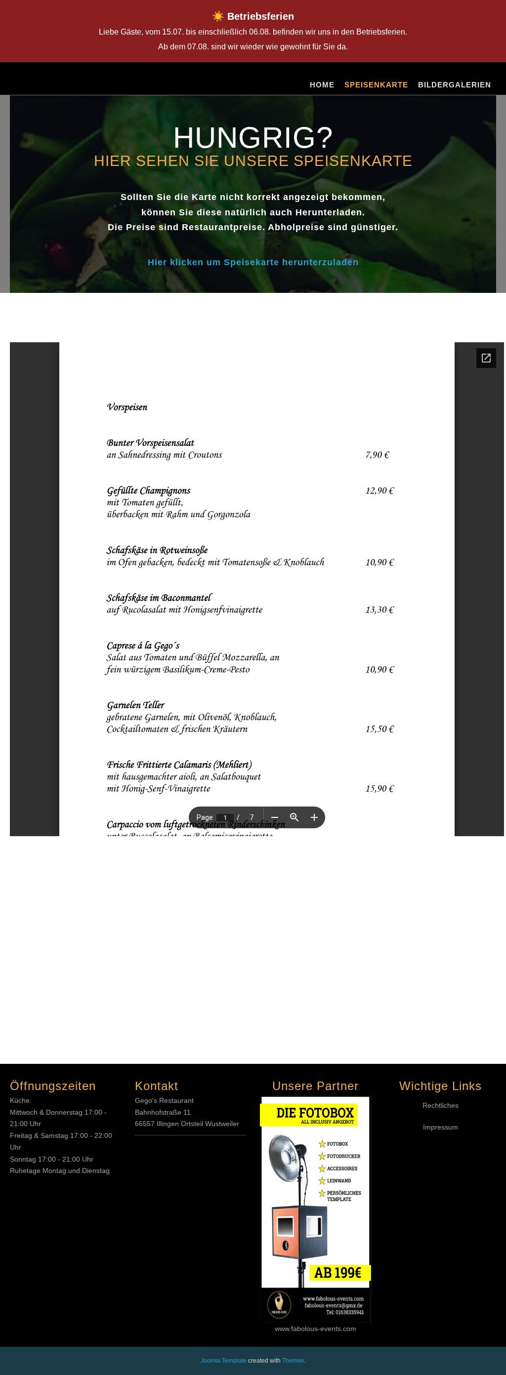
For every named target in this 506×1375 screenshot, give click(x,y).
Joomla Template (224, 1360)
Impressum (440, 1127)
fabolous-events (316, 1329)
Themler (293, 1360)
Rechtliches (440, 1105)
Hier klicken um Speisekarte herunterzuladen (253, 262)
